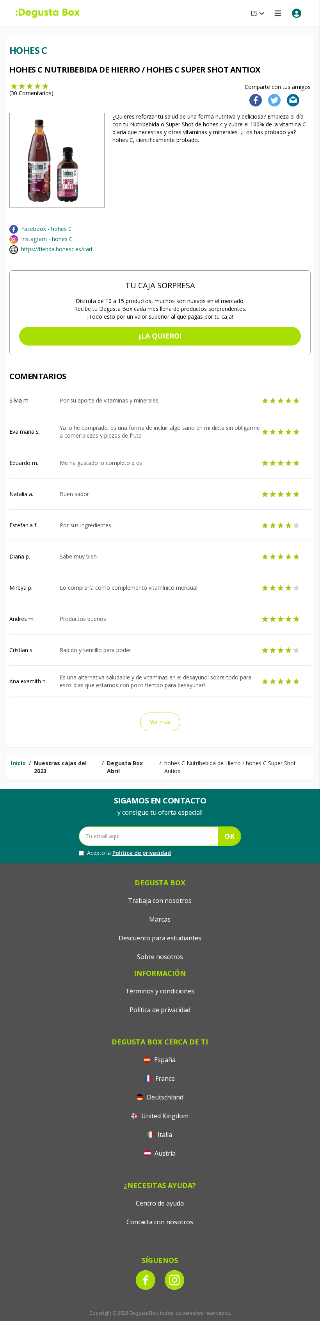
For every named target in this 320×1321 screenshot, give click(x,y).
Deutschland (164, 1097)
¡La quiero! (160, 335)
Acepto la (129, 852)
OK (229, 836)
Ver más (160, 721)
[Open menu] (277, 13)
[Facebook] (253, 99)
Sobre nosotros (160, 956)
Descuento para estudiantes (160, 938)
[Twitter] (272, 99)
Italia (164, 1134)
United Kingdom (164, 1116)
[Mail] (290, 99)
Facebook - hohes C (46, 228)
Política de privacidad (141, 852)
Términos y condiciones (159, 991)
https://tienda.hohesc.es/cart (57, 249)
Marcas (160, 919)
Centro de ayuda (160, 1203)
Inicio (18, 763)
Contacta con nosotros (159, 1222)
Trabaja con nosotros (160, 900)
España (164, 1059)
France (164, 1078)
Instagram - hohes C (47, 239)
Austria (164, 1153)
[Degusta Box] (48, 13)
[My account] (296, 13)
